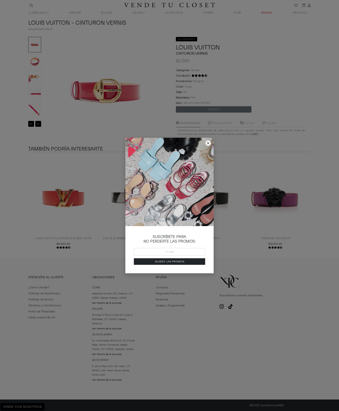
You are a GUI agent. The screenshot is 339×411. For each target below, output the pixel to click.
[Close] (208, 143)
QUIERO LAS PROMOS (169, 261)
